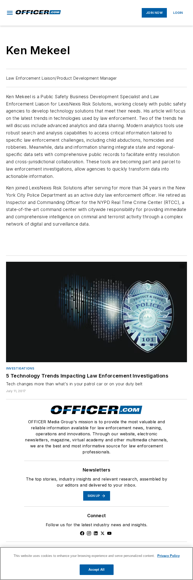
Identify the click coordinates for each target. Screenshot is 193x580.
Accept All (96, 569)
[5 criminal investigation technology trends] (96, 312)
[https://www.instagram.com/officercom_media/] (88, 533)
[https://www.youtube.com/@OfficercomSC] (109, 533)
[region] (96, 563)
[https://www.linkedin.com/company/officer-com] (95, 533)
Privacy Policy (168, 556)
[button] (10, 13)
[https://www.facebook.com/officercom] (82, 533)
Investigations (20, 368)
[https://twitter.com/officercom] (102, 533)
